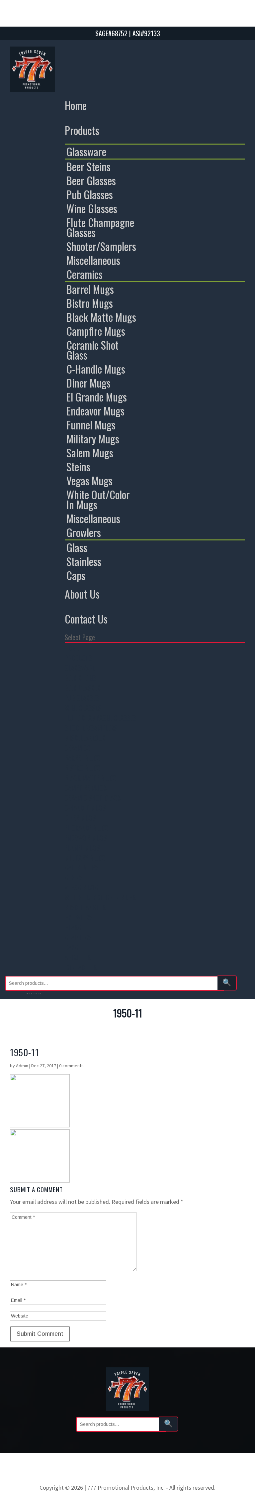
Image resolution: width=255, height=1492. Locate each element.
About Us (82, 594)
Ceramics (84, 274)
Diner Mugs (88, 383)
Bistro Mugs (89, 303)
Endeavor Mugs (95, 411)
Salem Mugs (89, 453)
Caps (75, 575)
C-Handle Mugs (95, 369)
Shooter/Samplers (101, 246)
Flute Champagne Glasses (100, 227)
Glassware (86, 152)
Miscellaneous (93, 260)
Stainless (83, 561)
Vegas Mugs (89, 481)
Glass (76, 547)
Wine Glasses (91, 208)
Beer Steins (88, 166)
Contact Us (86, 619)
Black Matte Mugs (101, 317)
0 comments (71, 1066)
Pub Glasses (89, 194)
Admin (22, 1066)
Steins (78, 467)
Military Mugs (92, 439)
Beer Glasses (91, 180)
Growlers (83, 532)
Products (82, 130)
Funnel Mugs (91, 425)
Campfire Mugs (95, 331)
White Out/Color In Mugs (98, 500)
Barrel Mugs (90, 289)
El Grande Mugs (96, 397)
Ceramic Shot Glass (92, 350)
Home (76, 105)
